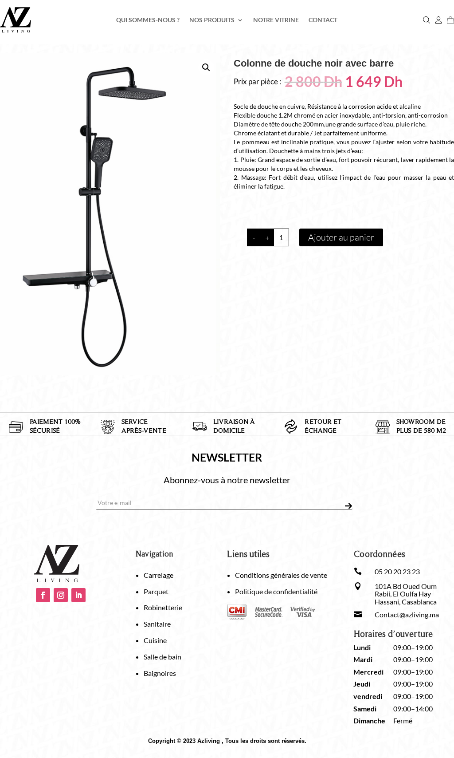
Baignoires (160, 673)
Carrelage (158, 575)
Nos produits (212, 20)
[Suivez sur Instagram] (61, 595)
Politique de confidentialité (276, 591)
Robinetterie (163, 607)
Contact (323, 20)
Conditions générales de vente (281, 575)
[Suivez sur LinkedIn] (78, 595)
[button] (206, 67)
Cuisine (155, 640)
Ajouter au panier (341, 237)
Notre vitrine (276, 20)
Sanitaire (157, 624)
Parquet (156, 591)
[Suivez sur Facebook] (43, 595)
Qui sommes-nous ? (148, 20)
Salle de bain (162, 656)
